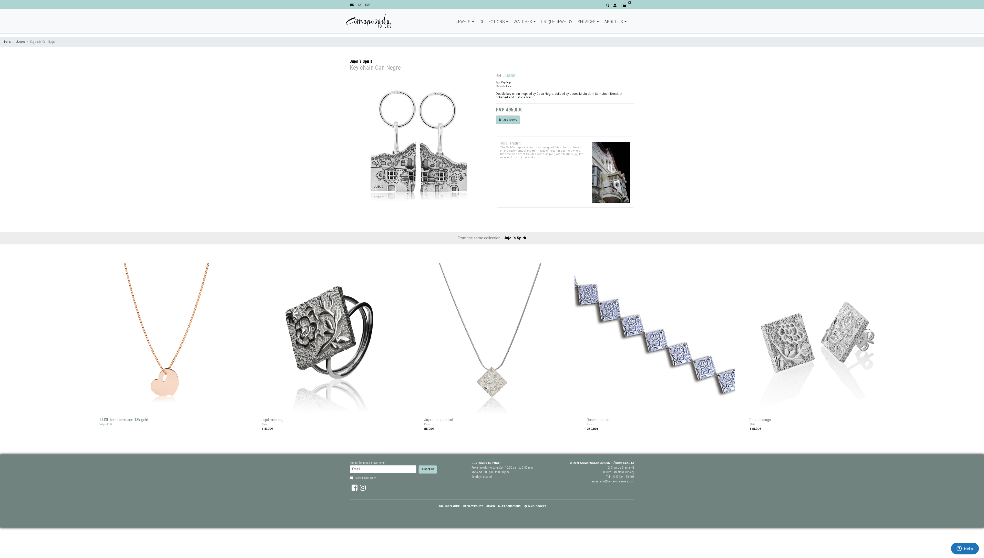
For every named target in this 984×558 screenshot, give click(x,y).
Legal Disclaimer (449, 506)
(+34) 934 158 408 (622, 477)
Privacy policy (473, 506)
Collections (492, 21)
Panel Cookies (536, 506)
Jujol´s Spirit (361, 61)
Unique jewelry (556, 21)
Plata (508, 86)
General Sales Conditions (503, 506)
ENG (352, 4)
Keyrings (506, 82)
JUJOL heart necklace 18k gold (123, 420)
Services (587, 21)
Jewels (463, 21)
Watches (523, 21)
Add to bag (510, 119)
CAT (360, 4)
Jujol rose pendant (438, 420)
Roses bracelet (599, 420)
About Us (613, 21)
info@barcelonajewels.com (617, 481)
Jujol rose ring (272, 420)
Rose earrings (760, 420)
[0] (627, 5)
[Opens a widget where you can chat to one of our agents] (965, 549)
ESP (367, 4)
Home (7, 42)
